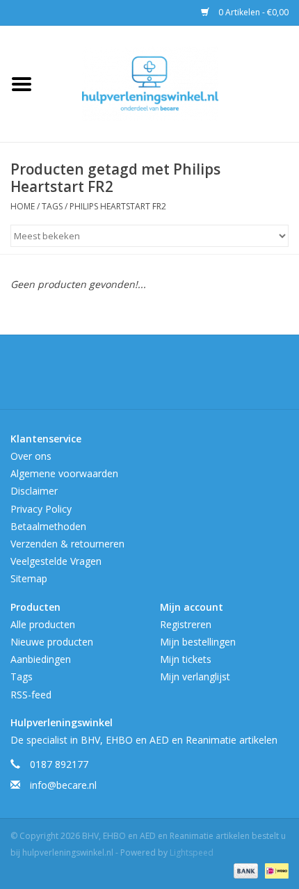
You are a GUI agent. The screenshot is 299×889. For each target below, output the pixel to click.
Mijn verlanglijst (195, 676)
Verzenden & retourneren (67, 543)
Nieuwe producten (51, 641)
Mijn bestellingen (198, 641)
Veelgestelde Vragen (56, 561)
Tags (52, 206)
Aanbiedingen (40, 659)
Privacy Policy (41, 508)
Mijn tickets (185, 659)
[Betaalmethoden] (244, 870)
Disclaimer (34, 490)
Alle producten (42, 624)
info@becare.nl (63, 785)
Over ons (30, 456)
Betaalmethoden (48, 526)
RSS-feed (30, 694)
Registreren (185, 624)
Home (22, 206)
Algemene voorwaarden (64, 473)
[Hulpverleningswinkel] (171, 82)
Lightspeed (191, 852)
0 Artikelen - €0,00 (252, 12)
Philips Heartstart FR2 (118, 206)
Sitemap (28, 578)
